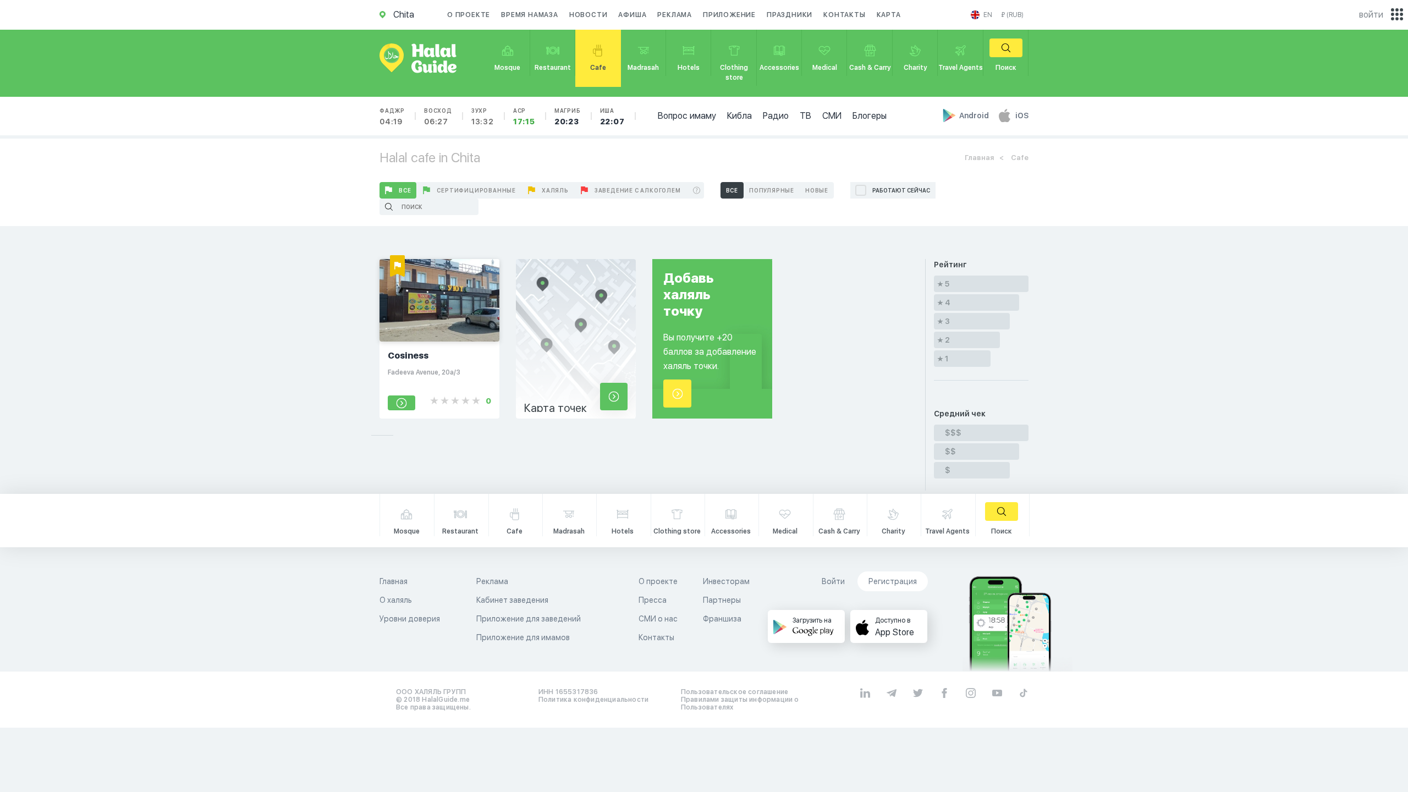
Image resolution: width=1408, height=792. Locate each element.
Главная (979, 157)
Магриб (567, 116)
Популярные (771, 190)
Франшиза (722, 618)
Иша (612, 116)
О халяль (396, 600)
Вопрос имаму (687, 116)
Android (975, 115)
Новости (588, 15)
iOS (1021, 115)
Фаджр (392, 116)
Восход (438, 116)
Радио (776, 116)
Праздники (789, 15)
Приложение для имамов (523, 637)
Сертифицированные (476, 190)
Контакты (844, 15)
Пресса (653, 600)
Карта (889, 15)
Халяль (555, 190)
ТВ (805, 116)
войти (1371, 14)
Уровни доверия (410, 618)
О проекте (468, 15)
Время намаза (529, 15)
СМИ (832, 116)
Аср (524, 116)
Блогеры (870, 116)
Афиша (632, 15)
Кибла (739, 116)
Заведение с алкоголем (638, 190)
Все (405, 190)
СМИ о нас (658, 618)
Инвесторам (726, 581)
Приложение (729, 15)
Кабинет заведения (512, 600)
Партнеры (722, 600)
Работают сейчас (901, 190)
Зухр (482, 116)
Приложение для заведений (528, 618)
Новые (816, 190)
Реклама (674, 15)
